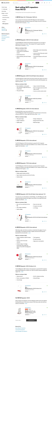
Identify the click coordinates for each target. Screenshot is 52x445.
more (28, 22)
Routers (3, 21)
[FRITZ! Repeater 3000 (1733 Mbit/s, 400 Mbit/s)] (31, 311)
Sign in (37, 2)
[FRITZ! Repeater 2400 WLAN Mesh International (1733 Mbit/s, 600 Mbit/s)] (31, 99)
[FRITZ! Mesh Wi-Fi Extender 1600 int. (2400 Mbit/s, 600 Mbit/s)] (31, 30)
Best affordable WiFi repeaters (21, 331)
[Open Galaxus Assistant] (42, 3)
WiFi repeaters (5, 23)
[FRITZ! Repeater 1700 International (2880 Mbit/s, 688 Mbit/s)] (31, 184)
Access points (5, 15)
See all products (31, 320)
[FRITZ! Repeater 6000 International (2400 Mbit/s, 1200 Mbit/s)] (31, 256)
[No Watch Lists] (47, 3)
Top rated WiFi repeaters (20, 329)
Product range (4, 7)
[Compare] (42, 34)
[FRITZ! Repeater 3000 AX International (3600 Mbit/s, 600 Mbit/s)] (31, 130)
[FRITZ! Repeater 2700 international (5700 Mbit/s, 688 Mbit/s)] (31, 153)
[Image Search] (29, 3)
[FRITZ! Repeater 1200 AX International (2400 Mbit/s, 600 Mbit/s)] (31, 66)
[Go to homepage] (5, 2)
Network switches (5, 17)
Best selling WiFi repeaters (20, 328)
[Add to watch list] (44, 34)
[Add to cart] (46, 34)
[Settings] (33, 3)
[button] (36, 12)
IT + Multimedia (4, 9)
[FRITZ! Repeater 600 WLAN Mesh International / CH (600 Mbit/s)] (31, 217)
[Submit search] (14, 3)
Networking (4, 11)
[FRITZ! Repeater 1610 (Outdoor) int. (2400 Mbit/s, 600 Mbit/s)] (31, 288)
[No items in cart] (49, 3)
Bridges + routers (5, 13)
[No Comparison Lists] (44, 3)
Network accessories (5, 37)
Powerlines (4, 19)
